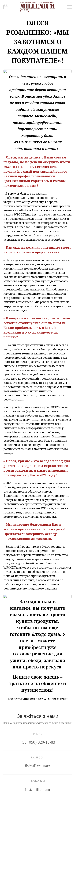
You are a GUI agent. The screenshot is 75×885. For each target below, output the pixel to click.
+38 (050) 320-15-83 (37, 742)
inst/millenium (37, 789)
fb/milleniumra (37, 766)
